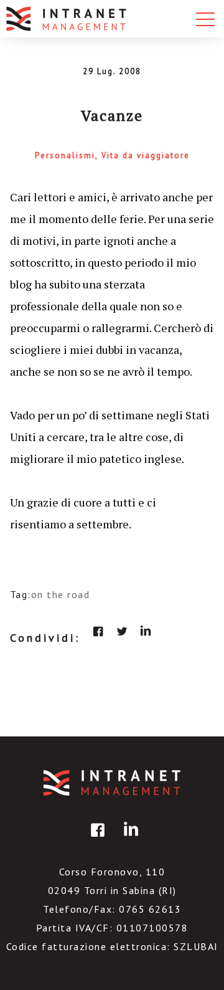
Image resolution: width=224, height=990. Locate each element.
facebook (98, 631)
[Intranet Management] (67, 18)
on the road (60, 594)
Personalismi (65, 155)
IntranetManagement (112, 783)
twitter (122, 631)
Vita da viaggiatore (145, 155)
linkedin (145, 631)
